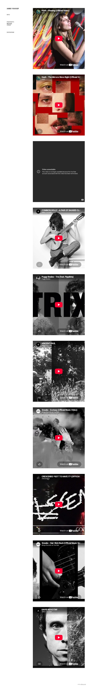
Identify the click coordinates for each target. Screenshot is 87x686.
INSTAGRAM (10, 32)
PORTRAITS (10, 22)
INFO (8, 14)
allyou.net (83, 684)
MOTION (9, 23)
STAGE (9, 25)
